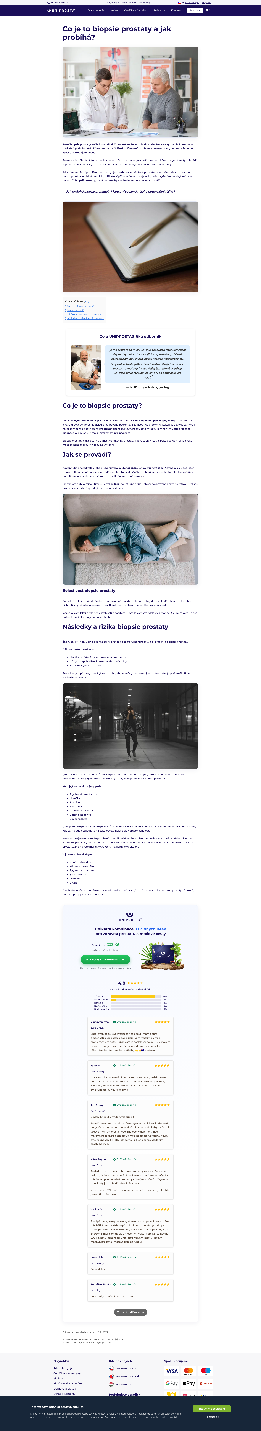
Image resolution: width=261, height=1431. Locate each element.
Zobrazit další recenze (130, 1312)
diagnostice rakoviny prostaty (116, 440)
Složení (114, 10)
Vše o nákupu (192, 2)
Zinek (73, 882)
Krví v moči (76, 665)
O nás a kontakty (64, 1393)
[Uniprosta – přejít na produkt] (161, 956)
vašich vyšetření (161, 176)
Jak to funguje (96, 10)
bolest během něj (160, 164)
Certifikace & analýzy (136, 10)
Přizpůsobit (212, 1417)
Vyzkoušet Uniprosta (103, 959)
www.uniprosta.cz (128, 1368)
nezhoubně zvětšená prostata (136, 172)
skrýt (87, 301)
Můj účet (206, 2)
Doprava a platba (64, 1388)
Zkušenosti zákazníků (67, 1383)
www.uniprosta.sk (128, 1376)
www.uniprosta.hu (128, 1383)
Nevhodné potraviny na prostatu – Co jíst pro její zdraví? (96, 1339)
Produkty (195, 10)
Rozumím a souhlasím (212, 1408)
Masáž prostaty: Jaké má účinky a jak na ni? (89, 1342)
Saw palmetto (78, 874)
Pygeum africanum (82, 870)
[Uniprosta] (62, 10)
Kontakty (176, 10)
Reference (159, 10)
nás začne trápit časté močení (116, 164)
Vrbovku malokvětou (82, 866)
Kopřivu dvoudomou (82, 862)
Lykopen (75, 878)
